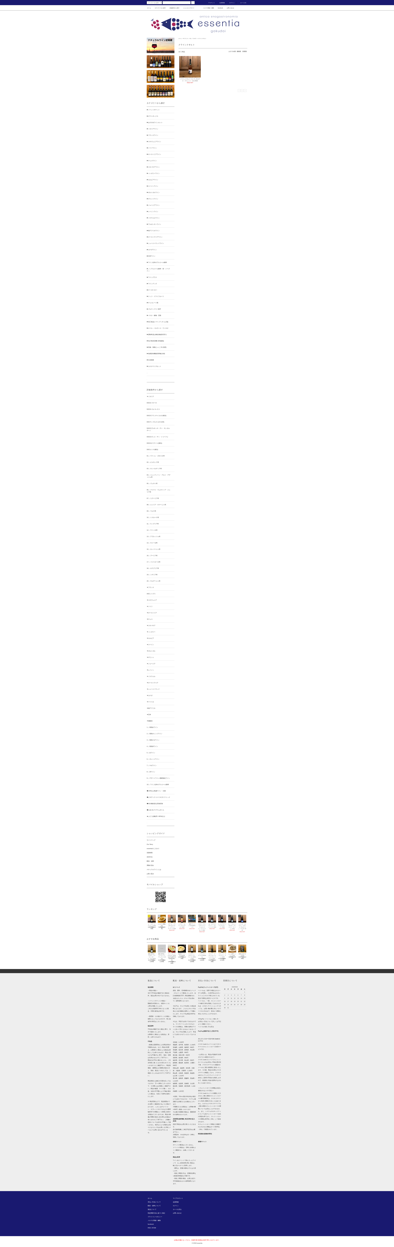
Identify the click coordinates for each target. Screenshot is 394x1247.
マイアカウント (178, 1198)
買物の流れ (150, 865)
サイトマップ (151, 840)
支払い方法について (154, 1202)
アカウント (211, 2)
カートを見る (177, 1209)
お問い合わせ (230, 8)
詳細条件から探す (174, 8)
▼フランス (185, 38)
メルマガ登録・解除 (208, 8)
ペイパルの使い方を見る (206, 1026)
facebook (220, 8)
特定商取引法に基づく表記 (156, 1213)
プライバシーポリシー (155, 1217)
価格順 (239, 51)
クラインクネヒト (202, 38)
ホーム (149, 8)
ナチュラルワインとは (154, 869)
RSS (149, 1228)
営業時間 (149, 853)
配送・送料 (150, 861)
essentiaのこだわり (153, 848)
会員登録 (222, 2)
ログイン (232, 2)
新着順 (244, 51)
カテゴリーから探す (160, 8)
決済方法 (149, 857)
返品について (152, 1209)
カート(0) (243, 2)
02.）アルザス (193, 38)
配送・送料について (154, 1205)
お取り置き (150, 874)
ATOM (154, 1228)
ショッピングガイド (188, 8)
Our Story (150, 844)
